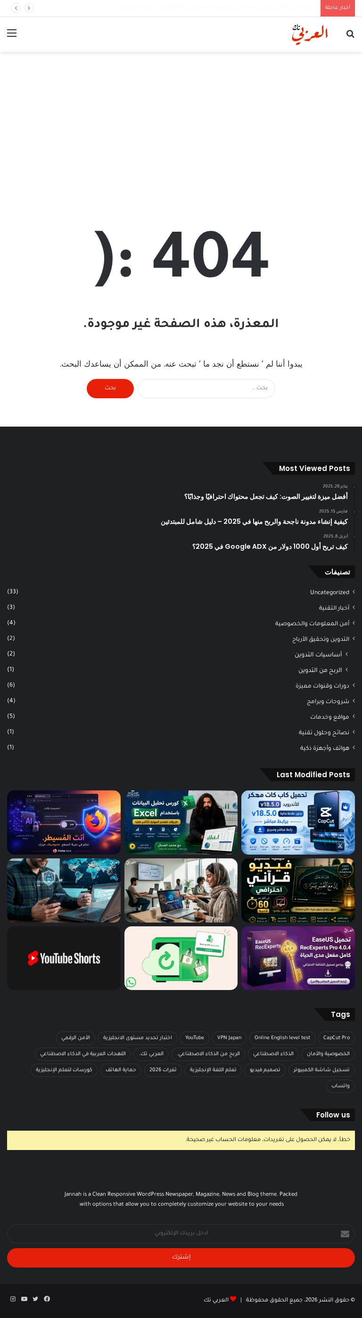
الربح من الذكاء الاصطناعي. (208, 1054)
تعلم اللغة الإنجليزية (213, 1070)
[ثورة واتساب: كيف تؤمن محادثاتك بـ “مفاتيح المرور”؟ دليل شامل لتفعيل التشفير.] (181, 958)
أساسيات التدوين (318, 655)
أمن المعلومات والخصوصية (312, 624)
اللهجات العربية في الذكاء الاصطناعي (83, 1054)
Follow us (333, 1115)
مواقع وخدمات (329, 717)
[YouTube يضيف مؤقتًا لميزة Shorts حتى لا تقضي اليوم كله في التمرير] (64, 958)
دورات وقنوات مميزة (322, 686)
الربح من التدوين (320, 671)
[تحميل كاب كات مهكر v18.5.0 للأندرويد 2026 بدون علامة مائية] (298, 822)
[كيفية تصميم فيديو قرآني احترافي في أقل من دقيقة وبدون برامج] (298, 890)
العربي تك (216, 1301)
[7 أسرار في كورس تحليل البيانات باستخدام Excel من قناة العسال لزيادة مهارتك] (181, 822)
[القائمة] (11, 38)
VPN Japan (229, 1038)
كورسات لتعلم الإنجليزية (64, 1070)
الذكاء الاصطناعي (273, 1054)
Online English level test (282, 1038)
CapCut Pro (336, 1038)
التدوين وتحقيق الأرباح (320, 640)
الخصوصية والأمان (328, 1054)
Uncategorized (329, 593)
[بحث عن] (350, 38)
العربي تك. (151, 1054)
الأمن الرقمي (75, 1038)
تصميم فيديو (265, 1070)
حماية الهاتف (121, 1070)
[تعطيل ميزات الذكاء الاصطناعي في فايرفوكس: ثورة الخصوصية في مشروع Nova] (64, 822)
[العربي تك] (288, 34)
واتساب (340, 1086)
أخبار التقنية (334, 608)
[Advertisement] (181, 127)
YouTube (194, 1038)
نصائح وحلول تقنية (324, 733)
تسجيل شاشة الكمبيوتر (322, 1070)
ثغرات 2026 (163, 1070)
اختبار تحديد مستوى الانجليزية (137, 1038)
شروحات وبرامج (328, 702)
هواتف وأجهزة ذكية (324, 749)
